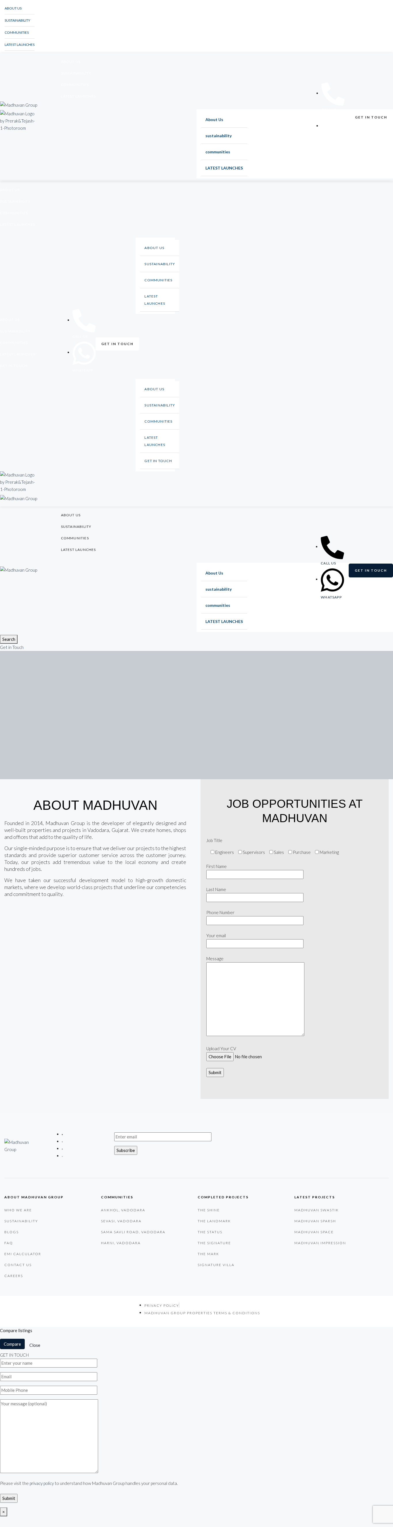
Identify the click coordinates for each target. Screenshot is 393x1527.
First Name (216, 866)
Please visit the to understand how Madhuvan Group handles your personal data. (89, 1483)
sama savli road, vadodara (133, 1232)
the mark (208, 1254)
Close (34, 1345)
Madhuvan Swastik (316, 1210)
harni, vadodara (121, 1243)
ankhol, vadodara (123, 1210)
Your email (216, 935)
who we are (18, 1210)
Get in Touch (12, 647)
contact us (18, 1265)
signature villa (216, 1265)
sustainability (17, 20)
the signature (214, 1243)
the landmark (214, 1221)
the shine (209, 1210)
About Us (13, 8)
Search (8, 639)
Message (215, 958)
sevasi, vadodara (121, 1221)
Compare (12, 1344)
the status (210, 1232)
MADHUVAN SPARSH (315, 1221)
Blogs (11, 1232)
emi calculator (22, 1254)
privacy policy (42, 1483)
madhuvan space (314, 1232)
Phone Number (220, 912)
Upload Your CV (221, 1048)
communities (17, 32)
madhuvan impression (320, 1243)
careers (13, 1276)
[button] (371, 117)
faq (8, 1243)
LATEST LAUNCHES (20, 44)
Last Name (216, 889)
